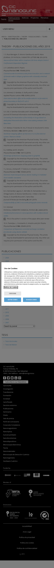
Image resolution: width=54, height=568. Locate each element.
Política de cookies (11, 287)
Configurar (12, 293)
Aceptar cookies (12, 300)
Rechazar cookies (31, 300)
